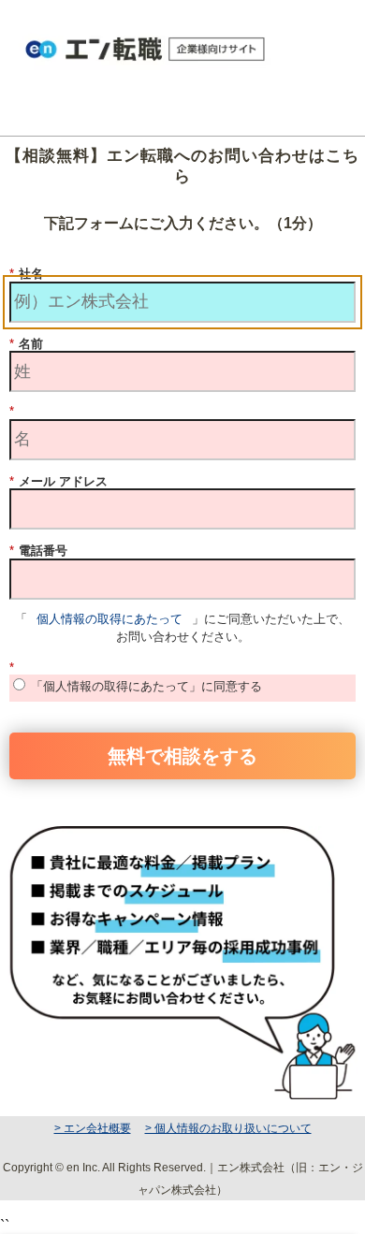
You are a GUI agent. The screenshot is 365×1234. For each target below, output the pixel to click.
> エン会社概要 (92, 1128)
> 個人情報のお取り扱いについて (228, 1128)
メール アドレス (58, 481)
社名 (26, 274)
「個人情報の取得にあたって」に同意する (146, 686)
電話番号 (38, 551)
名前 (26, 344)
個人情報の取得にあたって (109, 619)
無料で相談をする (182, 754)
